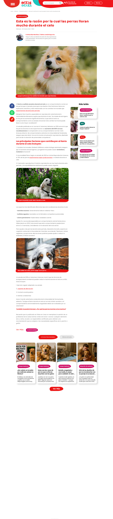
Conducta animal (22, 16)
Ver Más (56, 388)
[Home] (26, 4)
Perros (98, 3)
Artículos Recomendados (48, 337)
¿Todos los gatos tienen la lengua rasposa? (87, 128)
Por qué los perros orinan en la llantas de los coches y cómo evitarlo (87, 156)
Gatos (88, 3)
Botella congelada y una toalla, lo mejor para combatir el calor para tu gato (66, 373)
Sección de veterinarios (72, 3)
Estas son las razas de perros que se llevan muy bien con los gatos (46, 372)
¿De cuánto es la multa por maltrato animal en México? (25, 372)
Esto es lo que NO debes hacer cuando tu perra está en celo (87, 115)
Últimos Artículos (67, 337)
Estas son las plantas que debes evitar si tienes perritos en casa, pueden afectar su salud (87, 143)
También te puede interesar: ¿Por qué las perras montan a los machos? (41, 309)
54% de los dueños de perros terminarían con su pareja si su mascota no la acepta (87, 373)
